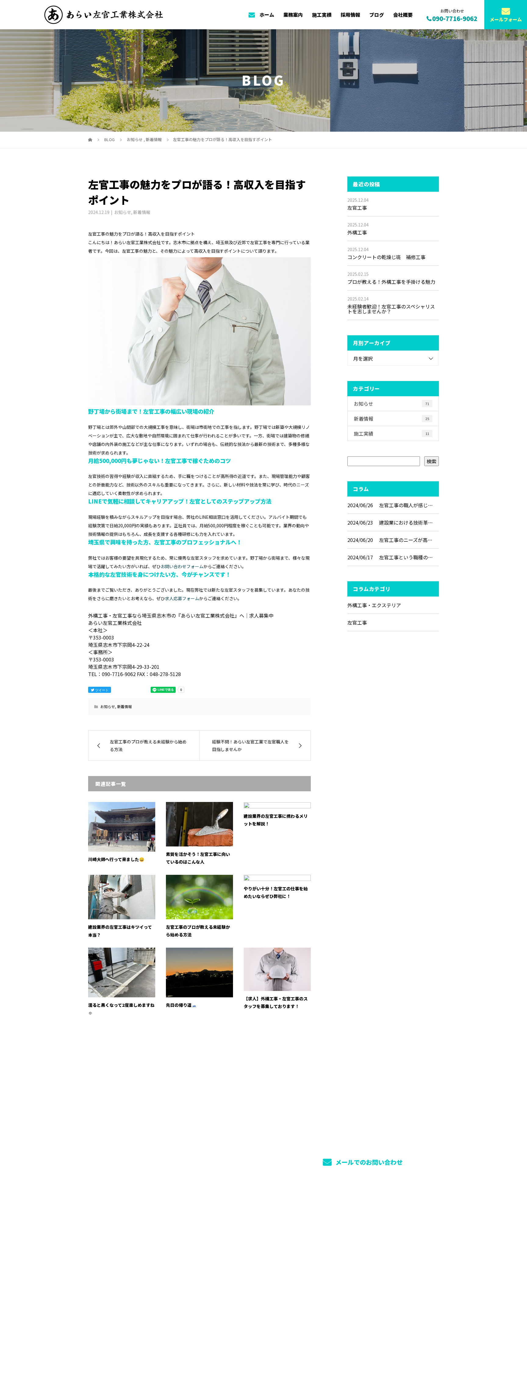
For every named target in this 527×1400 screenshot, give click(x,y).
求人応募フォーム (182, 598)
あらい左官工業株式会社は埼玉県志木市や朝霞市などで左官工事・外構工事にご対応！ (136, 1237)
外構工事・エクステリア (374, 605)
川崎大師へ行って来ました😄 (116, 859)
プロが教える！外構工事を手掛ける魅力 (391, 281)
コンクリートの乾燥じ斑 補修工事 (386, 257)
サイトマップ (277, 1241)
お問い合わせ (318, 1241)
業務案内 (293, 14)
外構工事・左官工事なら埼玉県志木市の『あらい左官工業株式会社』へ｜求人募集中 (167, 1367)
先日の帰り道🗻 (181, 1005)
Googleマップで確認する (119, 1280)
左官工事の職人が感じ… (406, 505)
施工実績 (322, 14)
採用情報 (350, 14)
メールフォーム (506, 19)
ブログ (376, 14)
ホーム (267, 14)
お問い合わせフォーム (182, 566)
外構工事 (357, 232)
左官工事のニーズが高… (405, 539)
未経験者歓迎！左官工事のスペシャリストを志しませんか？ (391, 309)
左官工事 (357, 207)
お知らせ (122, 212)
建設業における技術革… (406, 522)
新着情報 (141, 212)
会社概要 (403, 14)
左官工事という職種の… (406, 557)
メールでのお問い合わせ (368, 1162)
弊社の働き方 (318, 1237)
